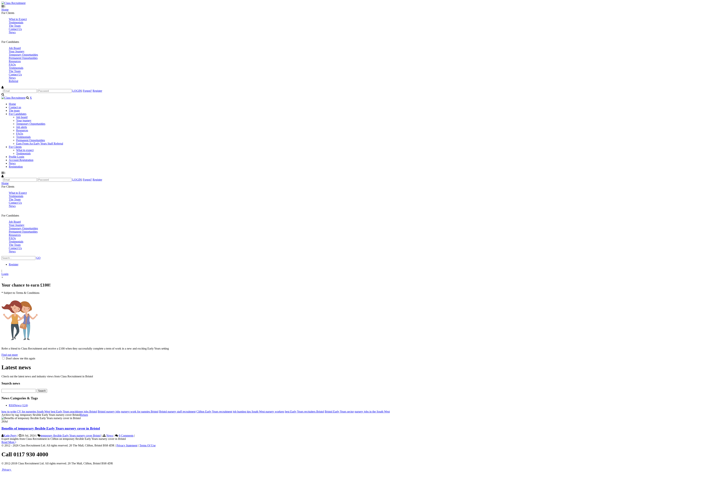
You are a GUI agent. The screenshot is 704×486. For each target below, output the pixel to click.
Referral (13, 81)
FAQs (12, 64)
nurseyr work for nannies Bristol (139, 411)
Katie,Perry (10, 435)
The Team (15, 25)
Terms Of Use (147, 445)
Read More (8, 442)
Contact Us (15, 29)
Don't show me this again (20, 358)
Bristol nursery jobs (109, 411)
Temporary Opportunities (23, 54)
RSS (11, 405)
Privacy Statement (126, 445)
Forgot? (87, 90)
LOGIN (77, 90)
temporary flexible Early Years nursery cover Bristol (71, 435)
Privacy (6, 469)
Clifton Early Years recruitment (214, 411)
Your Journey (16, 51)
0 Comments (126, 435)
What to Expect (18, 19)
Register (97, 90)
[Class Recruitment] (13, 3)
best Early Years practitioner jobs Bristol (74, 411)
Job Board (15, 48)
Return (84, 414)
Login (4, 274)
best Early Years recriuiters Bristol (304, 411)
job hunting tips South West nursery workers (258, 411)
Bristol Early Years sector (339, 411)
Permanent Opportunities (23, 58)
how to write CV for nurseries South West (25, 411)
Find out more (9, 354)
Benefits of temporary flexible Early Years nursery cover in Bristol (50, 428)
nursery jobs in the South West (372, 411)
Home (5, 9)
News (12, 32)
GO (38, 257)
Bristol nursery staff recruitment (177, 411)
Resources (15, 61)
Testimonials (16, 22)
